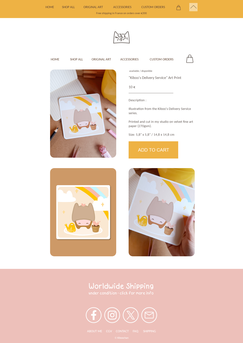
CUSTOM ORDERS (153, 7)
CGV (109, 331)
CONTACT (122, 331)
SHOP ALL (68, 7)
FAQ (138, 331)
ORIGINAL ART (93, 7)
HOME (49, 7)
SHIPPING (149, 331)
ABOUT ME (94, 331)
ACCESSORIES (122, 7)
